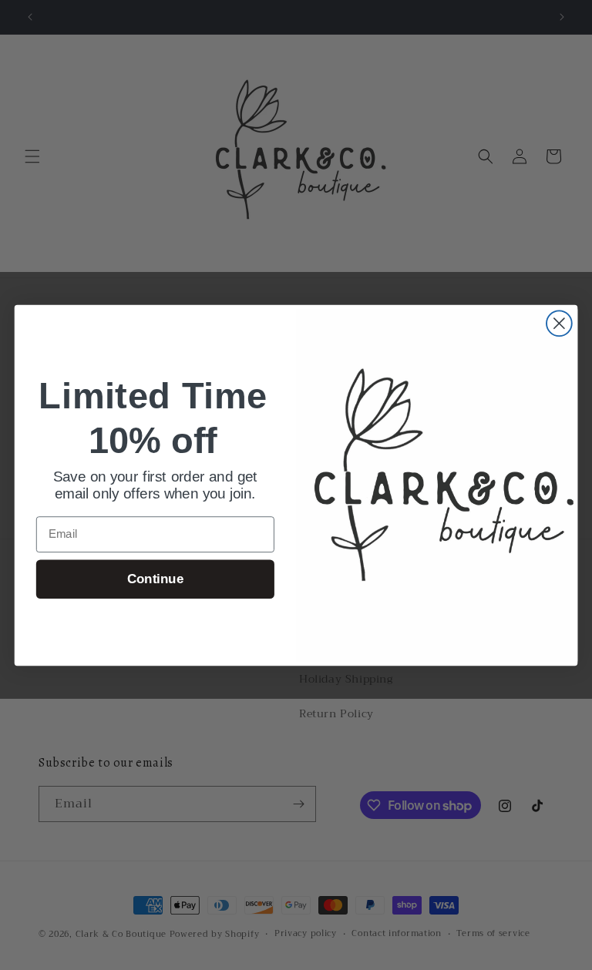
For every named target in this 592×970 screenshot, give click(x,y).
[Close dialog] (559, 323)
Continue (155, 578)
